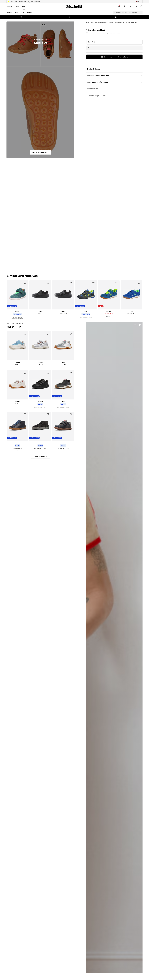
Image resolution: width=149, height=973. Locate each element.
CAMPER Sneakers (130, 22)
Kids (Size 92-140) (102, 22)
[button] (114, 42)
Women (9, 6)
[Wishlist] (135, 6)
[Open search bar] (114, 12)
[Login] (124, 6)
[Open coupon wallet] (118, 6)
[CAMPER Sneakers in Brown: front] (23, 43)
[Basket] (141, 6)
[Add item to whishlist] (25, 283)
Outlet (11, 1)
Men (17, 6)
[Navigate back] (9, 24)
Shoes (112, 22)
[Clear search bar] (141, 12)
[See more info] (17, 320)
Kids (23, 6)
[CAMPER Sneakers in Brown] (40, 112)
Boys (92, 22)
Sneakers (119, 22)
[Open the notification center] (130, 6)
